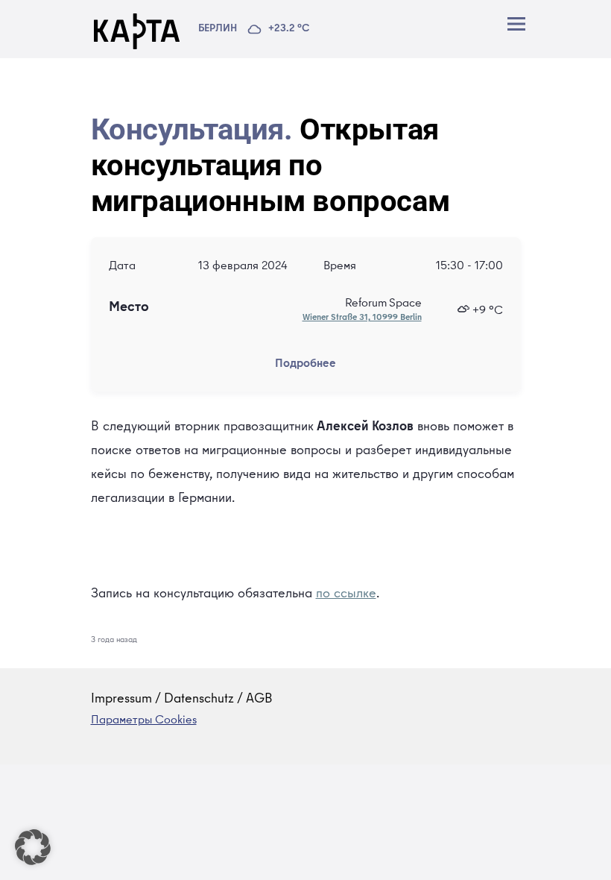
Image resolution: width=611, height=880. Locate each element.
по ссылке (346, 594)
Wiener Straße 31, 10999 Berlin (362, 318)
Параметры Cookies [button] (144, 721)
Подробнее (305, 365)
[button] (33, 847)
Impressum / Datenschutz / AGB (182, 699)
